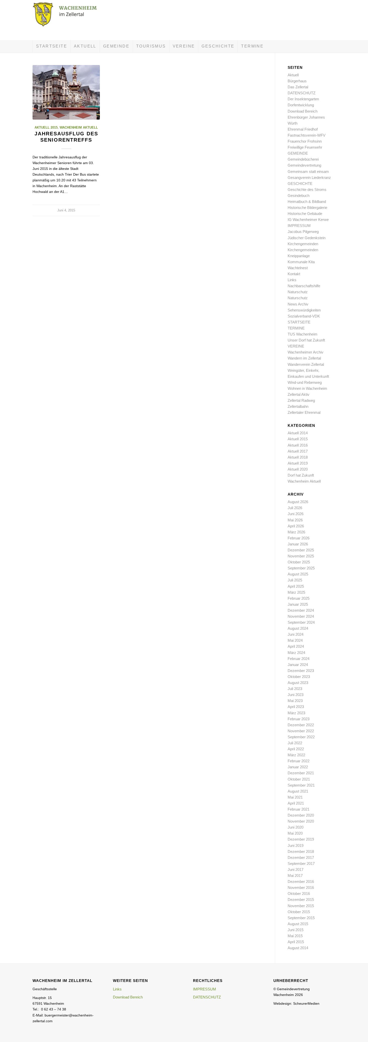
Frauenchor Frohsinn (305, 141)
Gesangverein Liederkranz (309, 177)
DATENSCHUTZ (301, 93)
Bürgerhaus (297, 81)
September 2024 (301, 622)
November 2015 (301, 906)
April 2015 (296, 942)
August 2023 (298, 682)
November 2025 (301, 556)
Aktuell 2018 (298, 457)
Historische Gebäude (305, 213)
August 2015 (298, 924)
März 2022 (296, 755)
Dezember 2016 (301, 881)
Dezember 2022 (301, 725)
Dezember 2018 (301, 851)
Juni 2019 (295, 845)
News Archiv (298, 304)
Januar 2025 (298, 604)
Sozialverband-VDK (304, 316)
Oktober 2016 (299, 893)
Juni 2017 (295, 869)
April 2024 (296, 646)
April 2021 (296, 803)
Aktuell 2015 (46, 127)
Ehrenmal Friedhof (303, 129)
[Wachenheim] (70, 20)
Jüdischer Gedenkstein (306, 238)
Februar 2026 (298, 538)
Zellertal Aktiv (298, 394)
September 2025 (301, 568)
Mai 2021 (295, 797)
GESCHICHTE (300, 183)
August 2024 (298, 628)
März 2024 (296, 652)
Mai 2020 (295, 833)
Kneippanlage (299, 256)
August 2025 (298, 574)
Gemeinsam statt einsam (308, 171)
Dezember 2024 (301, 610)
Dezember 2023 (301, 670)
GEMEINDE (298, 153)
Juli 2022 (295, 743)
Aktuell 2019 (298, 463)
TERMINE (296, 328)
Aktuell (293, 75)
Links (292, 280)
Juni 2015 (295, 930)
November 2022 (301, 731)
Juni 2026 (295, 514)
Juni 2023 (295, 694)
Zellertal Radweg (301, 400)
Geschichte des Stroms (307, 189)
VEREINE (296, 346)
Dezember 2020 (301, 815)
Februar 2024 (298, 658)
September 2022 (301, 737)
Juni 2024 (295, 634)
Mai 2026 (295, 520)
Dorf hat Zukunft (301, 475)
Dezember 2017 (301, 857)
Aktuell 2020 (298, 469)
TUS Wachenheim (302, 334)
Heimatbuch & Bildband (307, 201)
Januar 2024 (298, 664)
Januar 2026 (298, 544)
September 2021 (301, 785)
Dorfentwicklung (301, 105)
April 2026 (296, 526)
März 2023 (296, 713)
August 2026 (298, 502)
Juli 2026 (295, 508)
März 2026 (296, 532)
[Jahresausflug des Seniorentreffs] (66, 92)
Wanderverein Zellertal (306, 364)
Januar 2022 (298, 767)
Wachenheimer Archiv (305, 352)
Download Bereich (302, 111)
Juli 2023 (295, 688)
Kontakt (294, 274)
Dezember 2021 (301, 773)
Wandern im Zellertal (304, 358)
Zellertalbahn (298, 406)
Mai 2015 (295, 936)
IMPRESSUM (299, 225)
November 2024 (301, 616)
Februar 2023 (298, 719)
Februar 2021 (298, 809)
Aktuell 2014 (298, 433)
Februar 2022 (298, 761)
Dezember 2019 (301, 839)
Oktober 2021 (299, 779)
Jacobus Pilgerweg (303, 231)
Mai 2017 (295, 875)
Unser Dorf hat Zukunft (306, 340)
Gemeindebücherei (303, 159)
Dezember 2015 (301, 899)
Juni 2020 (295, 827)
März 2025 (296, 592)
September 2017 (301, 863)
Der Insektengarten (303, 99)
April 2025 (296, 586)
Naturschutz (298, 292)
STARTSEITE (299, 322)
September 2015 (301, 918)
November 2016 (301, 887)
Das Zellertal (298, 87)
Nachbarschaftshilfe (304, 286)
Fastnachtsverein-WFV (306, 135)
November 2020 (301, 821)
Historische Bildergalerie (307, 207)
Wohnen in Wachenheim (307, 388)
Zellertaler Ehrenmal (304, 412)
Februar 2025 (298, 598)
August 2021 (298, 791)
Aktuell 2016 (298, 445)
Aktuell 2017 (298, 451)
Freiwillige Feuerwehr (305, 147)
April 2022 (296, 749)
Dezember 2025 (301, 550)
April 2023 (296, 707)
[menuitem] (51, 46)
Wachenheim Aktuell (79, 127)
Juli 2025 (295, 580)
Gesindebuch (298, 195)
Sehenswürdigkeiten (304, 310)
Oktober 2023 (299, 676)
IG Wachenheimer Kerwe (308, 219)
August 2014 (298, 948)
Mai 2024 (295, 640)
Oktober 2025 (299, 562)
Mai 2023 (295, 701)
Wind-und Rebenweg (305, 382)
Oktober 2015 (299, 912)
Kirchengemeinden (303, 244)
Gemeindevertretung (304, 165)
